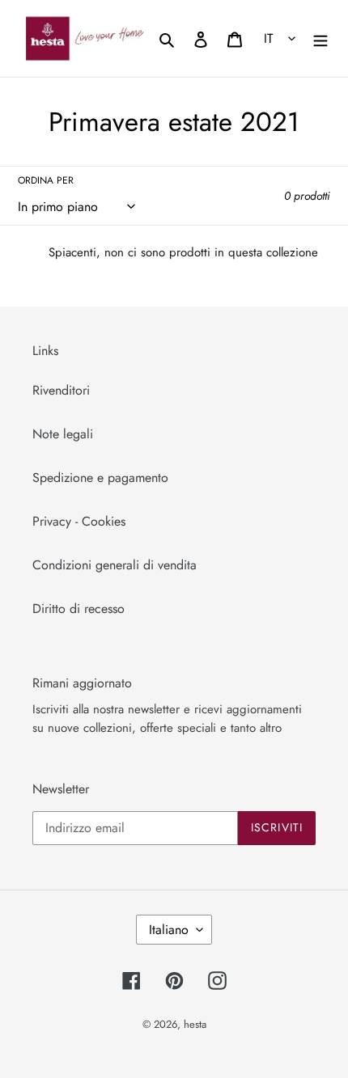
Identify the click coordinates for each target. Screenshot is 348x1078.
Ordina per (46, 180)
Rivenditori (61, 390)
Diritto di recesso (78, 608)
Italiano (169, 929)
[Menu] (320, 38)
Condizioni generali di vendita (114, 565)
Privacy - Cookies (78, 521)
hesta (195, 1024)
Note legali (62, 434)
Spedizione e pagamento (100, 477)
